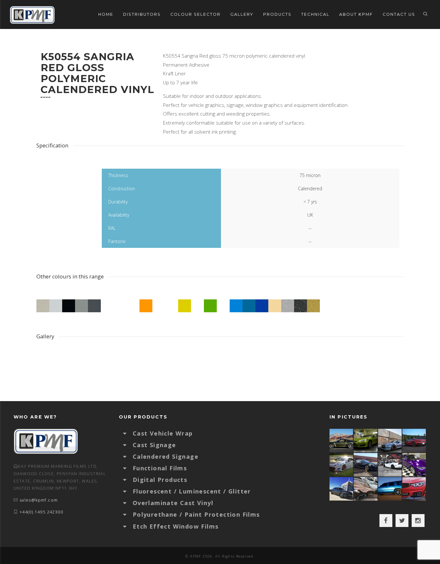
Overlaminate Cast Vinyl (173, 503)
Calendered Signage (165, 456)
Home (105, 14)
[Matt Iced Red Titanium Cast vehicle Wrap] (414, 489)
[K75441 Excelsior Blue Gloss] (366, 464)
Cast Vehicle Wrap (163, 433)
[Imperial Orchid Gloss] (414, 464)
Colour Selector (195, 14)
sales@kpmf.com (39, 500)
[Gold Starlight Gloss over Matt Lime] (366, 440)
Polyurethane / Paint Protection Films (196, 514)
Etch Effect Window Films (176, 526)
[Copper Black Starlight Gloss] (366, 489)
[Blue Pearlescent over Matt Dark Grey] (390, 440)
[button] (128, 433)
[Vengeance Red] (414, 440)
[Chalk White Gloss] (342, 464)
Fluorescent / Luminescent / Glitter (192, 491)
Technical (315, 14)
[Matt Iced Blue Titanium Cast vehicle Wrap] (390, 489)
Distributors (142, 14)
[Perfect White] (390, 464)
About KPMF (356, 14)
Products (277, 14)
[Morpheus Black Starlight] (342, 489)
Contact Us (399, 14)
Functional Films (160, 468)
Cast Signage (154, 445)
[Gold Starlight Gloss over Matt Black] (342, 440)
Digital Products (160, 480)
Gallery (241, 14)
